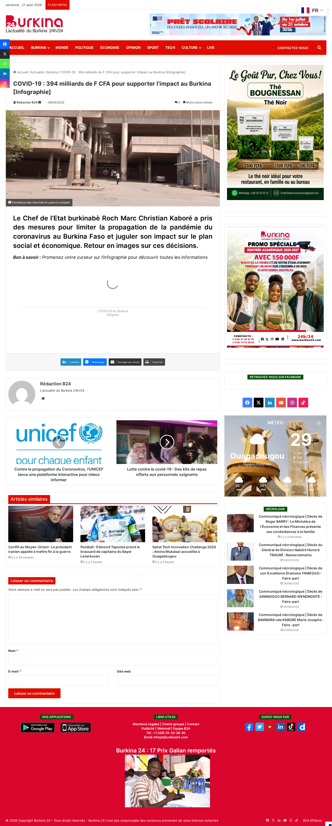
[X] (5, 54)
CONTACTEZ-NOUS (293, 48)
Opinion (133, 47)
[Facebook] (5, 44)
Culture (190, 47)
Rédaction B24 (27, 102)
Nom (13, 651)
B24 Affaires (312, 820)
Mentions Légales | (147, 724)
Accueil (16, 47)
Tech (170, 47)
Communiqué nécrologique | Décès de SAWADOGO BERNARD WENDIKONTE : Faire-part (290, 596)
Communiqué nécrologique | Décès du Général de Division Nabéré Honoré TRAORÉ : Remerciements (291, 550)
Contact (193, 724)
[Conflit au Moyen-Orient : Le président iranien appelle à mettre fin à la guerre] (40, 524)
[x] (259, 730)
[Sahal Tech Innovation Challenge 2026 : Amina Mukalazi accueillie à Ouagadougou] (184, 524)
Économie (109, 47)
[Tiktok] (291, 730)
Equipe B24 (181, 728)
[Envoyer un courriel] (39, 102)
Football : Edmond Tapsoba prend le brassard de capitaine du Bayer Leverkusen (110, 551)
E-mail (14, 671)
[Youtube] (270, 730)
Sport (153, 47)
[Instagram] (5, 83)
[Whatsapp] (5, 63)
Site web (124, 671)
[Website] (43, 398)
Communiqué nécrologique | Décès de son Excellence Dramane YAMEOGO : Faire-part (290, 573)
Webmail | (164, 728)
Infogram (113, 315)
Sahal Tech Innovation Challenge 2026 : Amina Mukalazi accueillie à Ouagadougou (184, 551)
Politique (84, 47)
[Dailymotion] (301, 730)
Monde (62, 47)
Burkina (38, 47)
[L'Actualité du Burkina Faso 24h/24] (34, 24)
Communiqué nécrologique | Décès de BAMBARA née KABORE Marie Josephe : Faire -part (290, 620)
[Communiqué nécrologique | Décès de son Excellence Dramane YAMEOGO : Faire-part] (240, 575)
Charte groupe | (174, 724)
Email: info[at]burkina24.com (166, 737)
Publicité (148, 728)
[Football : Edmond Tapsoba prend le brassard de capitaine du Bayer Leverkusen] (112, 524)
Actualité (37, 72)
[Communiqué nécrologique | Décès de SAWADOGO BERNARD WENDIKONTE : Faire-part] (240, 598)
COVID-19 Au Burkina (112, 311)
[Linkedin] (5, 73)
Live (211, 47)
